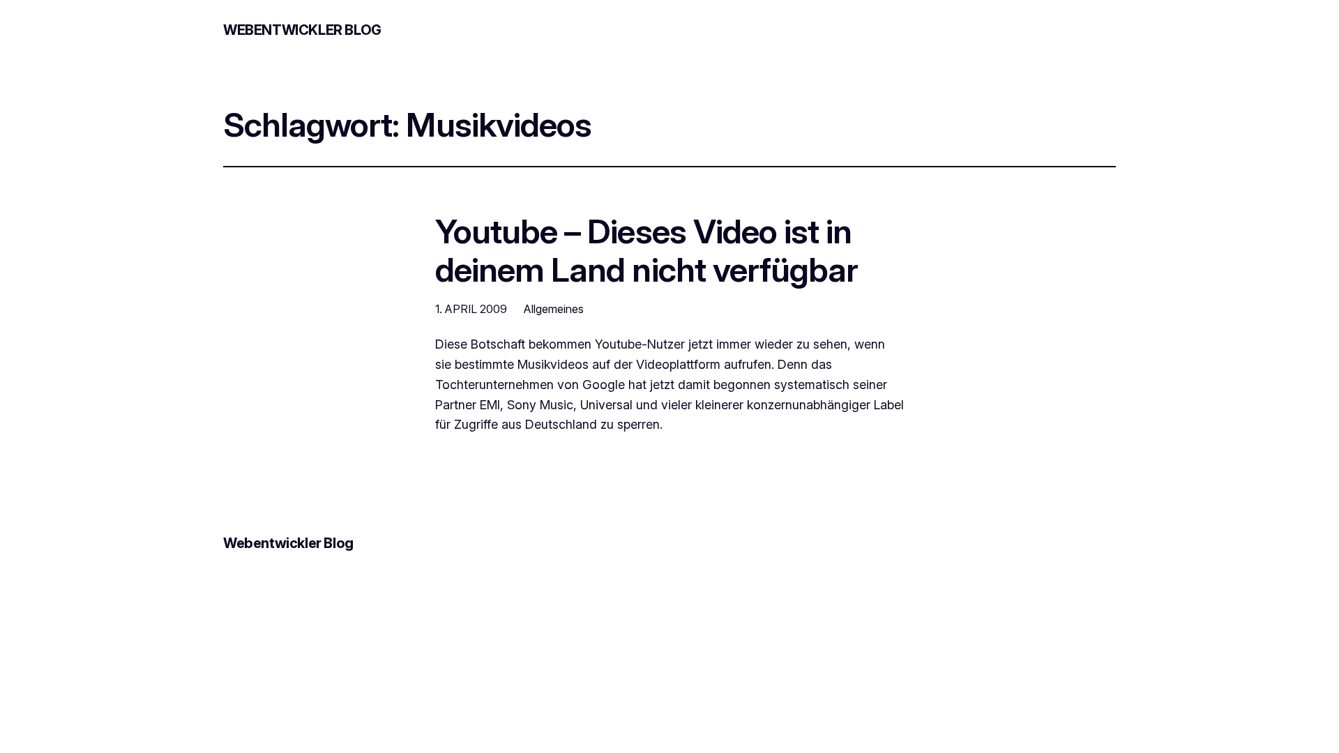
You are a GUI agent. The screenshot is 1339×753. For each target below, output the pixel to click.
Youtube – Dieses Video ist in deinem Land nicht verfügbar (646, 250)
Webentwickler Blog (302, 30)
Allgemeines (554, 309)
